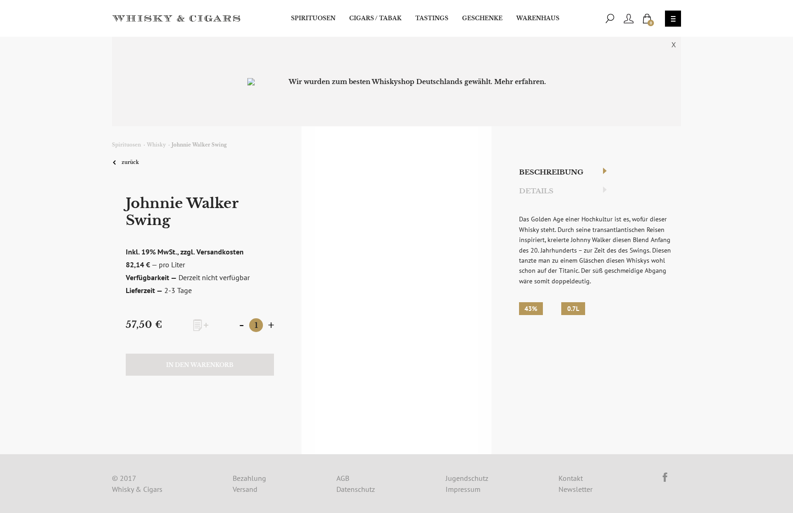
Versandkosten (220, 251)
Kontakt (570, 478)
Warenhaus (537, 18)
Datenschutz (355, 489)
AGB (342, 478)
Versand (245, 489)
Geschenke (482, 18)
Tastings (431, 18)
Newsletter (575, 489)
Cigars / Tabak (375, 18)
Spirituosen (313, 18)
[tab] (559, 172)
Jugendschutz (467, 478)
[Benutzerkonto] (628, 18)
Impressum (463, 489)
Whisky (156, 145)
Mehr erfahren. (520, 82)
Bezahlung (249, 478)
